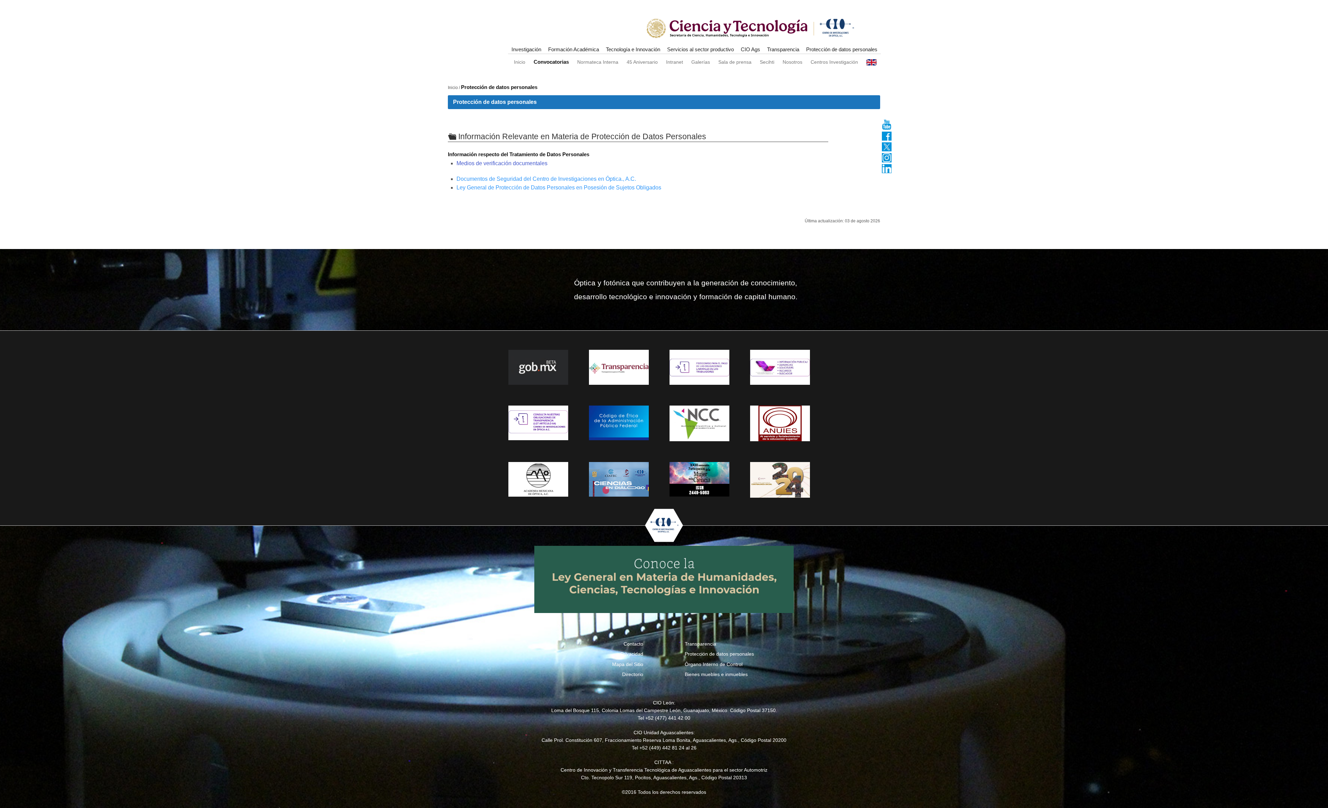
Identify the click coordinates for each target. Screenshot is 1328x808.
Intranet (674, 62)
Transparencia (783, 49)
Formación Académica (573, 49)
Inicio (519, 62)
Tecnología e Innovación (633, 49)
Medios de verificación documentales (501, 163)
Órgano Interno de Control (714, 664)
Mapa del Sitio (627, 664)
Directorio (632, 674)
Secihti (767, 62)
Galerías (700, 62)
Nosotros (792, 62)
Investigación (526, 49)
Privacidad (631, 654)
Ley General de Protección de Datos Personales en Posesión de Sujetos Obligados (558, 187)
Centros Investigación (834, 62)
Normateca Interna (597, 62)
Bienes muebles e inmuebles (716, 674)
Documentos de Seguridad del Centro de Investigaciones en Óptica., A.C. (546, 179)
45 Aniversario (642, 62)
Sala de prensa (734, 62)
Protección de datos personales (841, 49)
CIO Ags (750, 49)
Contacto (633, 644)
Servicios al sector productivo (700, 49)
